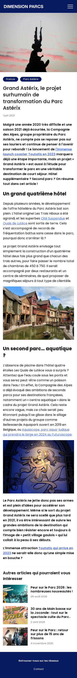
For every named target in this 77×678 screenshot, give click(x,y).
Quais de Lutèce (15, 223)
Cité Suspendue (53, 218)
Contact (39, 669)
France (10, 79)
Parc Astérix (30, 79)
